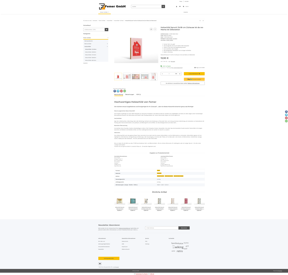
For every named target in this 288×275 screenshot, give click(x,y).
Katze (180, 243)
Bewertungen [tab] (129, 94)
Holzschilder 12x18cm (171, 38)
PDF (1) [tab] (138, 94)
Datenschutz (125, 241)
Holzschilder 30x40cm (90, 57)
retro (180, 251)
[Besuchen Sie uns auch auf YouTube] (99, 263)
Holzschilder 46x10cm (90, 60)
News (180, 1)
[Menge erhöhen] (179, 73)
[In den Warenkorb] (115, 25)
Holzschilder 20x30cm (90, 52)
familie (174, 243)
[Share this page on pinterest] (121, 91)
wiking (179, 247)
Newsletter (101, 249)
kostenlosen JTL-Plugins (142, 274)
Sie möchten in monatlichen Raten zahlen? (183, 83)
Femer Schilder (87, 37)
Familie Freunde (160, 176)
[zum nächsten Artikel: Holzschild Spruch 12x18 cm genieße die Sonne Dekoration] (203, 20)
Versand (173, 61)
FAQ (146, 241)
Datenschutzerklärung (124, 228)
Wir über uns (101, 241)
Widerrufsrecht (125, 249)
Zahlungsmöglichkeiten (104, 244)
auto (173, 251)
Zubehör (85, 63)
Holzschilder (88, 46)
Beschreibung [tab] (118, 94)
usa (173, 246)
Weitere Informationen (194, 83)
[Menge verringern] (162, 73)
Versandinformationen (104, 246)
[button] (176, 6)
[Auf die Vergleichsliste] (151, 29)
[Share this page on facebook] (114, 91)
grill (187, 246)
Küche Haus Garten (169, 176)
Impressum (125, 246)
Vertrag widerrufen (109, 258)
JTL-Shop (280, 270)
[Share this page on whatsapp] (124, 91)
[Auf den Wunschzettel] (155, 29)
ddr (174, 248)
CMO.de (152, 274)
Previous (117, 204)
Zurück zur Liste (87, 20)
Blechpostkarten (89, 41)
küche (186, 243)
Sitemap (147, 244)
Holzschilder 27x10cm (90, 54)
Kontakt (186, 1)
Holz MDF (159, 173)
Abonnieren (184, 228)
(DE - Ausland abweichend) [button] (176, 67)
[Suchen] (163, 6)
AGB (123, 244)
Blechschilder (88, 43)
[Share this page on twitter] (118, 91)
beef (185, 248)
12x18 (158, 170)
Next (202, 204)
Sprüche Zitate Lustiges (178, 176)
